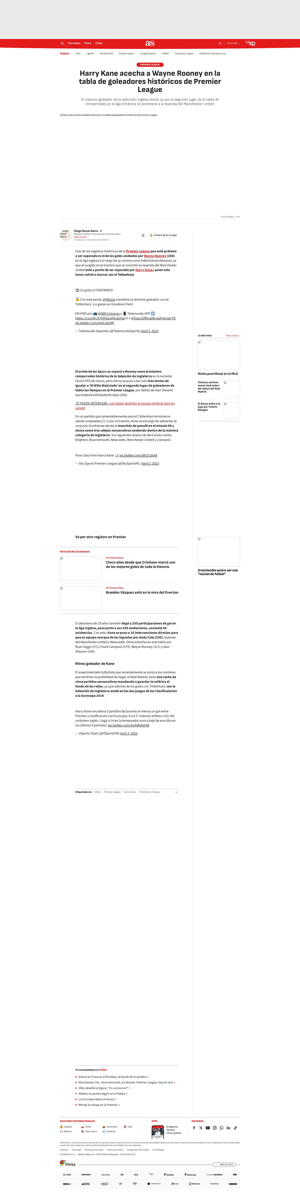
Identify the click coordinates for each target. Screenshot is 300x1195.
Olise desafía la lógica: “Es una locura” (103, 1088)
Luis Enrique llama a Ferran (96, 1099)
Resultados (74, 43)
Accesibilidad (158, 1150)
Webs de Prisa (226, 1165)
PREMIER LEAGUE (150, 64)
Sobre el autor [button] (80, 237)
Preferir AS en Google (165, 235)
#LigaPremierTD (164, 318)
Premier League (126, 53)
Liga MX (90, 53)
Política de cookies (115, 1150)
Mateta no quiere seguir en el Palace (101, 1094)
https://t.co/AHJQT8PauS (93, 318)
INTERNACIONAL (115, 558)
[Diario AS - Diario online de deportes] (150, 43)
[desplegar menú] (62, 43)
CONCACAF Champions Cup (212, 53)
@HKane (109, 299)
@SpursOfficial (141, 318)
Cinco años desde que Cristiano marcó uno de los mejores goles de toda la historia (140, 564)
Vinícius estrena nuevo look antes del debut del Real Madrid (209, 387)
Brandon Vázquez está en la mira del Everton (142, 592)
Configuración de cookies (138, 1150)
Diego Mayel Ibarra (86, 231)
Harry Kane (130, 792)
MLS (78, 53)
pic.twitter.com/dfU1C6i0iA (138, 455)
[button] (143, 235)
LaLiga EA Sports (148, 53)
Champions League (184, 53)
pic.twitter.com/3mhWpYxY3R (128, 725)
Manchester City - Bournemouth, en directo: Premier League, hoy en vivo (125, 1082)
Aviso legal (76, 1150)
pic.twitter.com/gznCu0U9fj (94, 322)
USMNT (165, 53)
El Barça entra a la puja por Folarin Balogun (209, 407)
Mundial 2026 (106, 53)
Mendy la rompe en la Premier (98, 1105)
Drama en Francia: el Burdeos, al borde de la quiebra (112, 1077)
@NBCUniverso (109, 313)
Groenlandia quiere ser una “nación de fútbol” (218, 572)
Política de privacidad (94, 1150)
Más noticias (232, 335)
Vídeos (98, 43)
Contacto (64, 1150)
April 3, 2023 (149, 331)
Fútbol (87, 43)
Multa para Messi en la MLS (218, 374)
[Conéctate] (220, 43)
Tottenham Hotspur (149, 792)
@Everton (118, 318)
